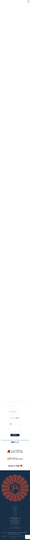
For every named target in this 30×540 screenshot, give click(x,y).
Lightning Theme (16, 536)
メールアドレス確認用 (14, 418)
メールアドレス (13, 411)
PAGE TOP (28, 522)
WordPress (9, 536)
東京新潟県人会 (15, 518)
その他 (10, 424)
